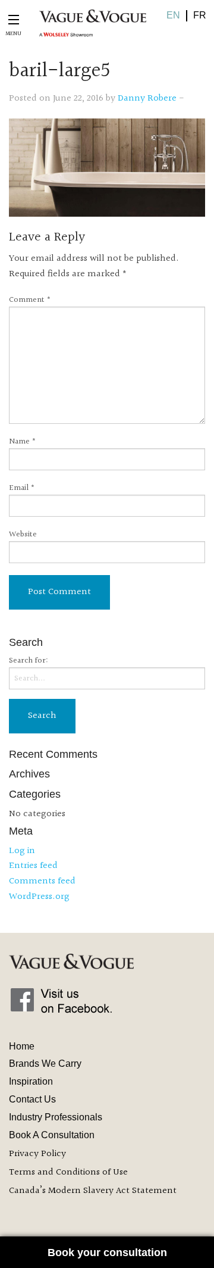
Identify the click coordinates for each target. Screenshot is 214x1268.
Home (21, 1046)
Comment (30, 300)
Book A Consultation (52, 1135)
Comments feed (42, 881)
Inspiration (31, 1081)
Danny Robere (147, 98)
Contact (32, 1099)
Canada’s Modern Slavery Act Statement (93, 1190)
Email (22, 488)
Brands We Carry (45, 1063)
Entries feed (33, 865)
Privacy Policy (37, 1154)
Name (22, 442)
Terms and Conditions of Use (68, 1172)
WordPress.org (39, 896)
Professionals (55, 1117)
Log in (22, 851)
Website (23, 535)
